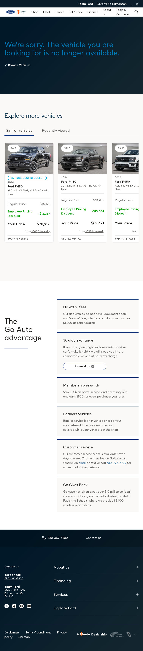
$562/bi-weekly (40, 231)
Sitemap (24, 637)
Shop (35, 12)
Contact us (11, 566)
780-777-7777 (116, 463)
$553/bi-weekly (94, 231)
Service (59, 12)
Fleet (46, 12)
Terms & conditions (38, 632)
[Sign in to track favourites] (48, 147)
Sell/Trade (76, 12)
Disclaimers (12, 632)
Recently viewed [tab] (56, 130)
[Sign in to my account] (137, 3)
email (82, 463)
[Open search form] (136, 12)
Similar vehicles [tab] (19, 130)
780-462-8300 (13, 578)
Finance (92, 12)
